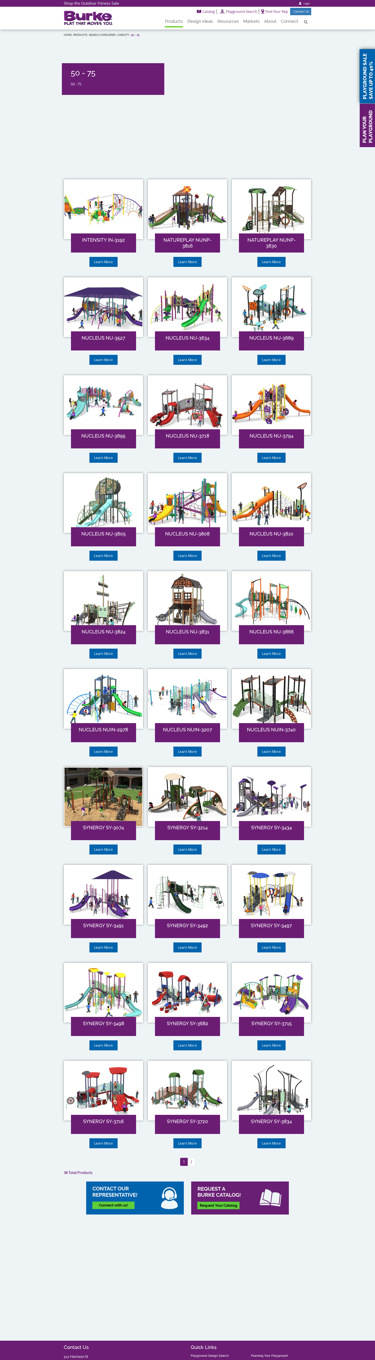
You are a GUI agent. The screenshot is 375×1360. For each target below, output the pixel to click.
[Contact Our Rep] (135, 1198)
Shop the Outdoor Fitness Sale (91, 3)
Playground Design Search (210, 1355)
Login (307, 3)
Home (68, 34)
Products (80, 34)
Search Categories (102, 34)
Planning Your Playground (269, 1355)
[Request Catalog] (240, 1198)
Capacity (123, 34)
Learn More (103, 261)
